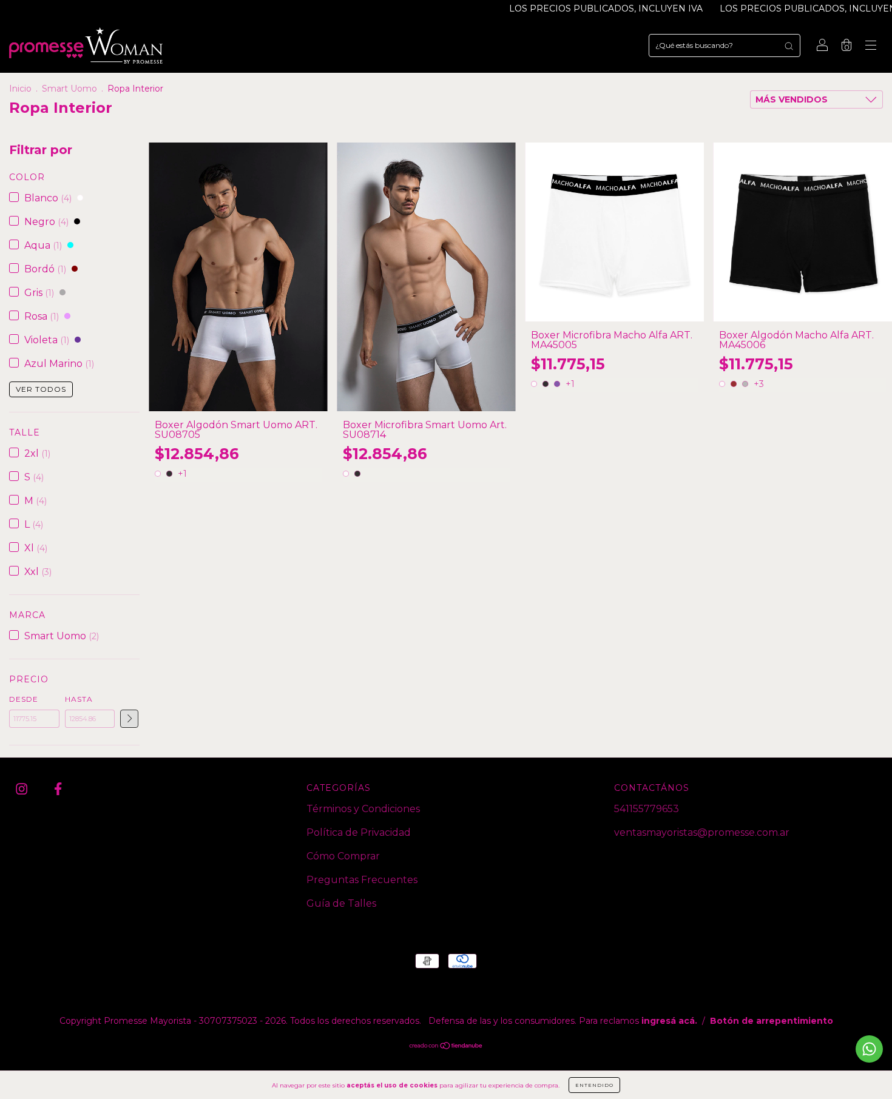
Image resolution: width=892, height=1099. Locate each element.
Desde (23, 699)
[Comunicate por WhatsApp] (869, 1049)
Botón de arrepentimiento (771, 1020)
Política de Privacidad (358, 832)
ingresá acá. (669, 1020)
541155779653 (646, 809)
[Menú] (871, 46)
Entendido (594, 1085)
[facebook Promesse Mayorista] (58, 789)
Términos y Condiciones (363, 809)
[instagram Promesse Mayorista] (22, 789)
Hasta (79, 699)
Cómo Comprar (343, 856)
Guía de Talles (341, 903)
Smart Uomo (69, 88)
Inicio (20, 88)
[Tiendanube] (446, 1046)
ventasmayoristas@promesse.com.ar (701, 832)
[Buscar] (789, 45)
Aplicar (129, 719)
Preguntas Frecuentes (361, 880)
